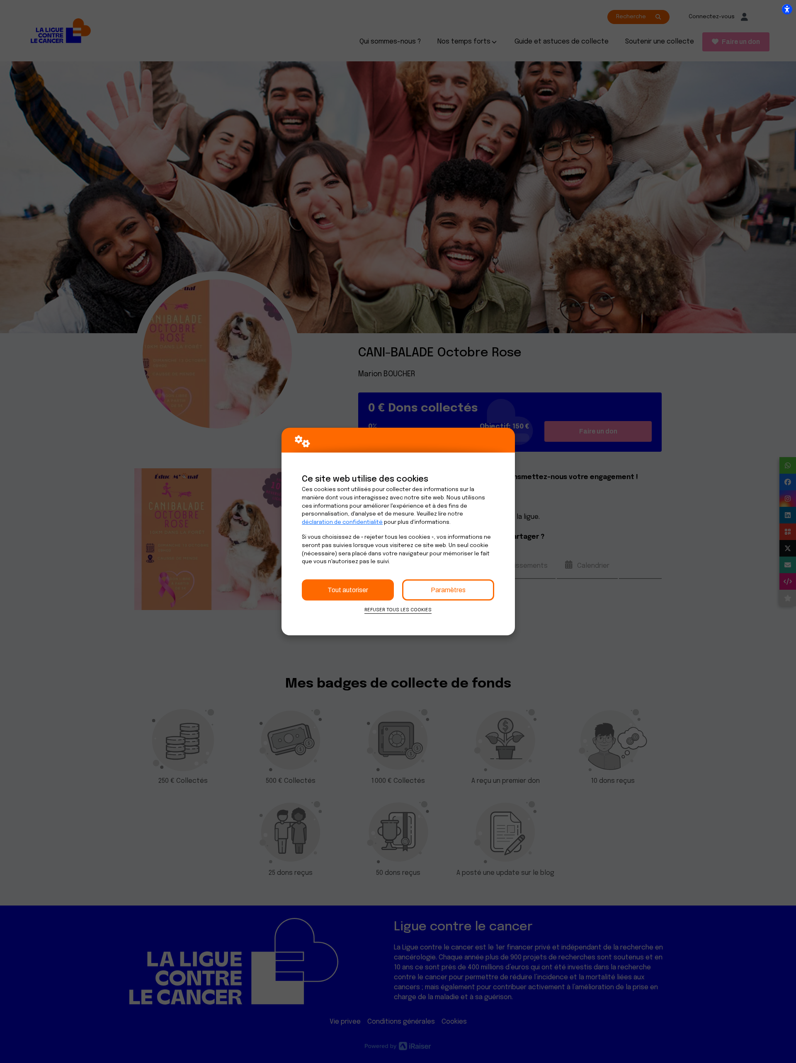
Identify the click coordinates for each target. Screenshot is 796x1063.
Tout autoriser (348, 589)
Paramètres (448, 589)
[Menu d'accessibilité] (787, 9)
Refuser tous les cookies (398, 610)
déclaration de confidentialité (342, 522)
